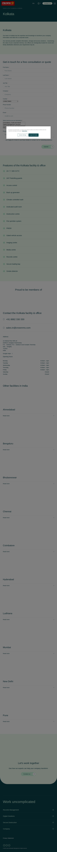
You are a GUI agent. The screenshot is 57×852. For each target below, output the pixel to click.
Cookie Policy (24, 130)
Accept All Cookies (33, 134)
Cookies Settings (22, 134)
